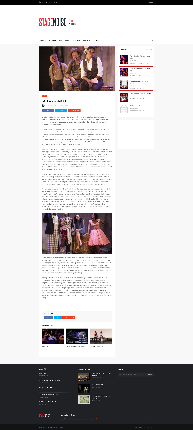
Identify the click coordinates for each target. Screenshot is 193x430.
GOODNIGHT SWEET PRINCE (48, 394)
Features (52, 40)
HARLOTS (45, 346)
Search (150, 374)
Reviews (43, 40)
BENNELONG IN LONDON (47, 401)
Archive (67, 40)
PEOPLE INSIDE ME (96, 346)
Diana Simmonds (51, 105)
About (61, 427)
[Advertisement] (117, 22)
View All (149, 49)
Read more (96, 419)
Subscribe (151, 2)
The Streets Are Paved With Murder (140, 93)
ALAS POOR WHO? (98, 384)
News (60, 40)
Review (44, 95)
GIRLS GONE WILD (136, 106)
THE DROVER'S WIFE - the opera (76, 346)
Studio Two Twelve (148, 427)
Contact (97, 40)
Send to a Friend (75, 110)
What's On (86, 40)
